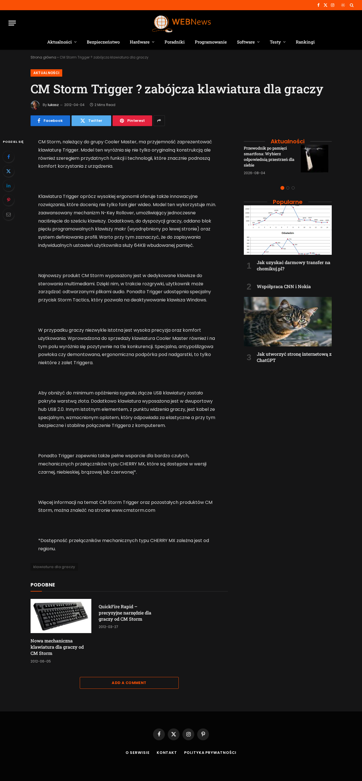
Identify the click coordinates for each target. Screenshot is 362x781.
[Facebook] (8, 156)
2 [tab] (287, 187)
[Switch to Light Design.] (343, 5)
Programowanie (211, 42)
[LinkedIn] (8, 185)
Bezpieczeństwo (103, 42)
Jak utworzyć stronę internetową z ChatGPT (294, 357)
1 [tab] (282, 187)
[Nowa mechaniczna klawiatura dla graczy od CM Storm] (61, 616)
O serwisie (138, 752)
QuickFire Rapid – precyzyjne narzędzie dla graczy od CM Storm (125, 612)
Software (246, 42)
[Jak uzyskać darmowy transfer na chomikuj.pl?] (288, 230)
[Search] (351, 5)
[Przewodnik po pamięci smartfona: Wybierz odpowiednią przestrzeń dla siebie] (316, 160)
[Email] (8, 214)
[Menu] (12, 23)
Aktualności (59, 42)
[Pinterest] (8, 200)
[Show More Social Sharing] (159, 120)
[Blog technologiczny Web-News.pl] (181, 23)
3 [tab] (293, 187)
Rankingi (305, 42)
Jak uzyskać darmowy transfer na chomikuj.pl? (293, 265)
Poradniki (175, 42)
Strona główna (43, 57)
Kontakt (167, 752)
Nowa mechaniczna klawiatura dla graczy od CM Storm (57, 647)
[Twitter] (8, 171)
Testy (275, 42)
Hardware (140, 42)
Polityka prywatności (210, 752)
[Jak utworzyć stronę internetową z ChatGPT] (288, 321)
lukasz (53, 104)
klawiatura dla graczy (54, 566)
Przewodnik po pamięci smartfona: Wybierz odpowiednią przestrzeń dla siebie (269, 156)
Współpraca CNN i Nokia (284, 286)
